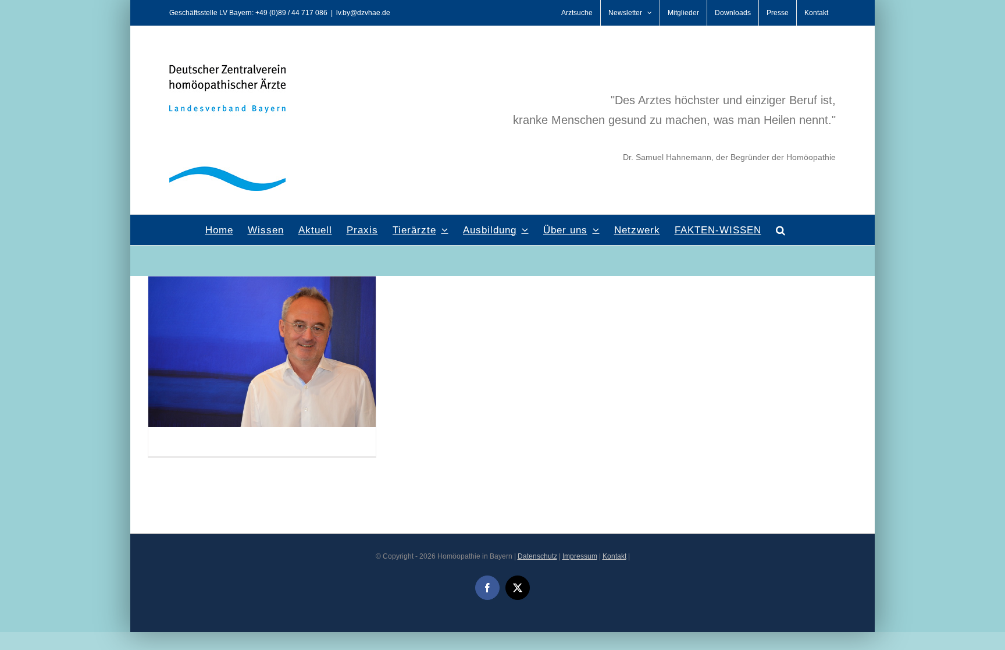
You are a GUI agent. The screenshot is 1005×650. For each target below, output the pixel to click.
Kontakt (614, 556)
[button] (781, 230)
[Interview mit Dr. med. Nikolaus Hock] (262, 284)
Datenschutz (537, 556)
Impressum (579, 556)
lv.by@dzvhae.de (363, 13)
